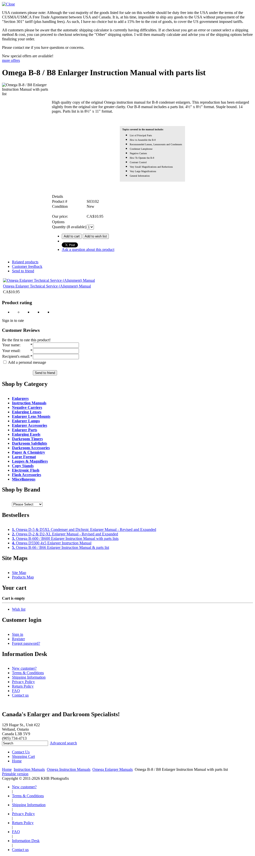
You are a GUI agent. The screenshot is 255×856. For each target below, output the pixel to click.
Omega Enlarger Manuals (112, 769)
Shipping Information (29, 677)
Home (17, 761)
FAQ (16, 691)
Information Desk (26, 841)
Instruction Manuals (29, 769)
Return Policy (23, 686)
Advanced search (63, 743)
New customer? (24, 668)
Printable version (15, 774)
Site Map (19, 573)
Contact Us (21, 752)
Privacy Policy (23, 682)
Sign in (17, 634)
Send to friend (23, 271)
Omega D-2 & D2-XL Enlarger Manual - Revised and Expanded (65, 534)
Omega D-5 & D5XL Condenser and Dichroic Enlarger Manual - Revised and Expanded (84, 529)
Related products (25, 262)
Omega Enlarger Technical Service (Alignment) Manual (47, 286)
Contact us (20, 695)
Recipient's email (15, 356)
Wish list (18, 609)
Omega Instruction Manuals (68, 769)
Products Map (23, 577)
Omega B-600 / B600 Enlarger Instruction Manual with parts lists (65, 538)
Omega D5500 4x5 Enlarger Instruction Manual (51, 543)
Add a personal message (26, 362)
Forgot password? (26, 643)
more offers (11, 60)
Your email (10, 351)
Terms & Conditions (28, 673)
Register (18, 639)
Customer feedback (27, 266)
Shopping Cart (23, 756)
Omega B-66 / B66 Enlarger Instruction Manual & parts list (60, 547)
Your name (10, 345)
